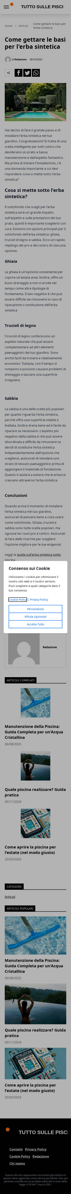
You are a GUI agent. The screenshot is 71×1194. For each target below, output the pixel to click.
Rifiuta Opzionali (36, 616)
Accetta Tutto (35, 624)
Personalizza (35, 609)
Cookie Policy (18, 599)
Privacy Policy (39, 599)
